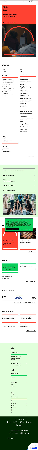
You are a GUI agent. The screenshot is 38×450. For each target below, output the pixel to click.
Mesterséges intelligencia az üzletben (26, 111)
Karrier (12, 384)
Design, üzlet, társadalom (24, 82)
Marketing (21, 108)
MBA (3, 149)
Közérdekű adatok (14, 382)
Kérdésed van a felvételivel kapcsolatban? (15, 359)
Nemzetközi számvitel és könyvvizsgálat (26, 118)
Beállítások (8, 438)
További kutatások (31, 330)
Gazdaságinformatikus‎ (6, 86)
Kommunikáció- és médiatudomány (8, 88)
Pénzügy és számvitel (6, 93)
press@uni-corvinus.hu (17, 365)
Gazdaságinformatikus (23, 90)
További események (30, 281)
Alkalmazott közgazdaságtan (7, 79)
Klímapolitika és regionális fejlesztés (26, 98)
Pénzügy (21, 121)
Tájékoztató (13, 438)
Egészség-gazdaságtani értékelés (25, 86)
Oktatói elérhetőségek (14, 361)
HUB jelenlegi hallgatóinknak (15, 363)
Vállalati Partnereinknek (29, 302)
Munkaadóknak (17, 302)
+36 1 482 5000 (18, 356)
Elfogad (12, 229)
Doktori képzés (4, 146)
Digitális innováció (23, 84)
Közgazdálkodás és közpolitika (25, 101)
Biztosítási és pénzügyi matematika (25, 81)
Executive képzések (5, 148)
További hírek (32, 251)
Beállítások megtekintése (25, 229)
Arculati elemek (13, 386)
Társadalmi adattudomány (24, 124)
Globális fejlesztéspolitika (24, 93)
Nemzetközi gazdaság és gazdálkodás (26, 113)
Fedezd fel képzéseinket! (10, 22)
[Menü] (35, 1)
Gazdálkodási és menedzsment (7, 82)
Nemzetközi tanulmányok (6, 91)
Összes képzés (31, 156)
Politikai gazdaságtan (23, 123)
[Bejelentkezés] (23, 1)
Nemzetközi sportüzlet (23, 116)
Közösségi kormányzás (23, 106)
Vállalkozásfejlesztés (23, 129)
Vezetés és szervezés (23, 131)
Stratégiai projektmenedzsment (25, 126)
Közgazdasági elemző (23, 103)
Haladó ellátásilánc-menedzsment (25, 95)
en (31, 1)
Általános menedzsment (24, 79)
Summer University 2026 (6, 144)
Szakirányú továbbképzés (6, 151)
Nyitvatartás (13, 377)
